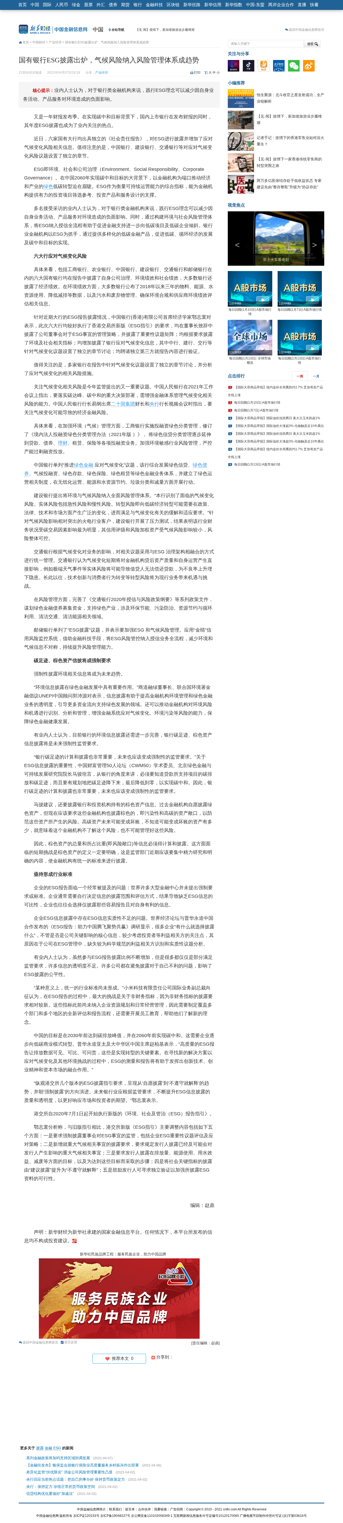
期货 (125, 4)
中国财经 (38, 42)
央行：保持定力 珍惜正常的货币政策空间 (60, 1486)
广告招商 (176, 1509)
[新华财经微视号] (235, 67)
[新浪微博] (310, 67)
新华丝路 (191, 4)
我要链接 (160, 1509)
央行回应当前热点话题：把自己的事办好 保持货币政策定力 (75, 1479)
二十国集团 (123, 404)
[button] (235, 238)
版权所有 (65, 1516)
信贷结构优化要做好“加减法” (50, 1493)
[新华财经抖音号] (250, 67)
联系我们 (115, 1509)
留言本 (130, 1509)
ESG (57, 1448)
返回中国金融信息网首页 (306, 30)
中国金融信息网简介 (91, 1509)
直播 (302, 4)
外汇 (100, 4)
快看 (314, 4)
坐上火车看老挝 (276, 259)
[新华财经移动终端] (280, 67)
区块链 (173, 4)
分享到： (164, 1357)
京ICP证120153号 (86, 1516)
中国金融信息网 (47, 1516)
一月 (316, 376)
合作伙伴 (144, 1509)
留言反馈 (70, 1342)
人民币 (61, 4)
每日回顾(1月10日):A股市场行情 (257, 402)
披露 (40, 1448)
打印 (197, 72)
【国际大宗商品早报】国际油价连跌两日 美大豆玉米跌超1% (277, 418)
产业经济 (55, 42)
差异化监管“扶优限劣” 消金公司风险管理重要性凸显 (69, 1472)
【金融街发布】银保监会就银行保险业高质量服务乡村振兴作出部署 (82, 1465)
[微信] (295, 67)
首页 (22, 4)
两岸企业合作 (281, 4)
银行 (137, 4)
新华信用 (212, 4)
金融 (48, 1448)
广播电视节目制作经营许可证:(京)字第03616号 (273, 1516)
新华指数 (233, 4)
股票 (88, 4)
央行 (154, 404)
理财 (63, 443)
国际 (47, 4)
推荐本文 (121, 1358)
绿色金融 (83, 465)
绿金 (76, 4)
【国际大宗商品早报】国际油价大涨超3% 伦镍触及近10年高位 (279, 426)
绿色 (48, 186)
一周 (300, 376)
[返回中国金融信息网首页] (74, 1240)
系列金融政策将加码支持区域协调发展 (58, 1458)
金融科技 (154, 4)
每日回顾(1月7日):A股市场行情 (300, 310)
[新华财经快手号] (265, 67)
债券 (113, 4)
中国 (35, 4)
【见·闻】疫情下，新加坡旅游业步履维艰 (165, 30)
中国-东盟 (255, 4)
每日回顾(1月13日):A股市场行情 (257, 464)
